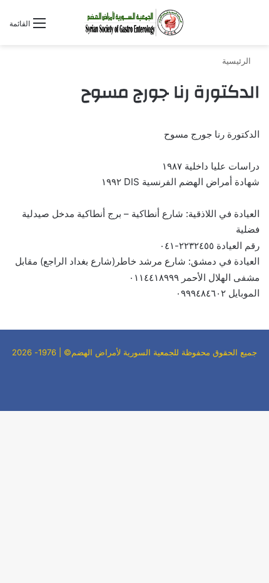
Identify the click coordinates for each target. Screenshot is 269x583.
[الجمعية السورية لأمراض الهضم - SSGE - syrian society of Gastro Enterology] (134, 22)
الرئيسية (237, 61)
